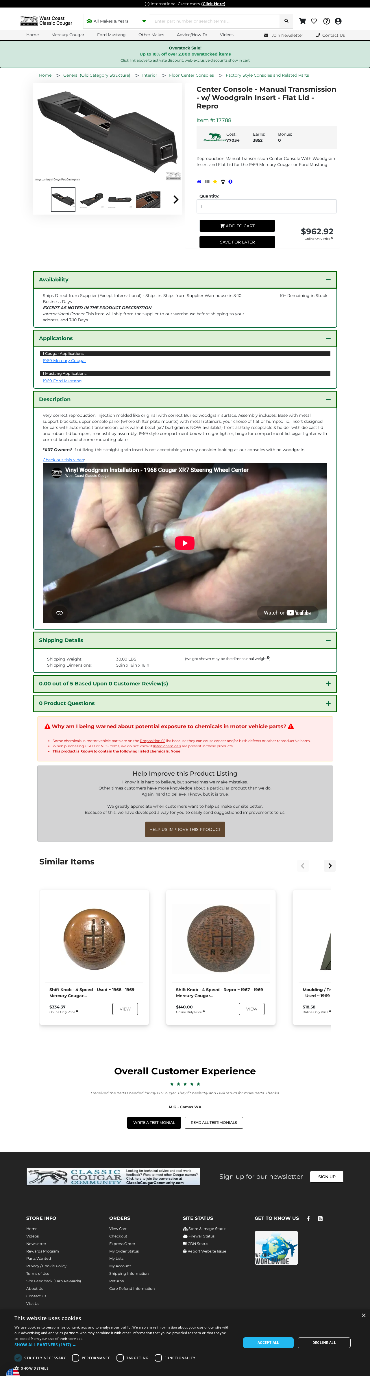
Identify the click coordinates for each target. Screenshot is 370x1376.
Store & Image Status (207, 1228)
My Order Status (124, 1251)
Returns (116, 1281)
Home (32, 34)
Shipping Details (61, 640)
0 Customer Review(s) (103, 683)
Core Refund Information (132, 1288)
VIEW (125, 1009)
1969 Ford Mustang (62, 380)
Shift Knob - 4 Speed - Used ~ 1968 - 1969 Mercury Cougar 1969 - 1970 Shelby (91, 993)
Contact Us (36, 1296)
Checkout (118, 1236)
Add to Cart (240, 225)
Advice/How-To (192, 34)
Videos (227, 34)
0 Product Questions (67, 703)
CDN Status (197, 1244)
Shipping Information (129, 1273)
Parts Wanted (38, 1258)
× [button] (363, 1316)
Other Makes (151, 34)
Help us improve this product (185, 829)
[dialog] (185, 1342)
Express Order (122, 1244)
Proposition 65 (152, 741)
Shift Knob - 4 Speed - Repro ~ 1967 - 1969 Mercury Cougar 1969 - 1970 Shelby (219, 993)
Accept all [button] (268, 1342)
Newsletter (36, 1244)
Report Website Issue (206, 1251)
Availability (54, 279)
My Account (120, 1266)
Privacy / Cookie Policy (46, 1266)
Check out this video (63, 459)
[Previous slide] (303, 866)
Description (55, 399)
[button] (124, 1345)
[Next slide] (175, 199)
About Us (34, 1288)
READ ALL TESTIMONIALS (214, 1122)
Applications (56, 338)
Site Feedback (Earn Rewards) (53, 1281)
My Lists (116, 1258)
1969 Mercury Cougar (64, 360)
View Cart (118, 1228)
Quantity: (209, 196)
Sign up (327, 1176)
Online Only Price (318, 239)
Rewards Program (42, 1251)
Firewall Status (201, 1236)
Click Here (213, 3)
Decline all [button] (324, 1342)
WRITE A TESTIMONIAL (154, 1122)
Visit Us (32, 1303)
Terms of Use (37, 1273)
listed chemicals (167, 746)
